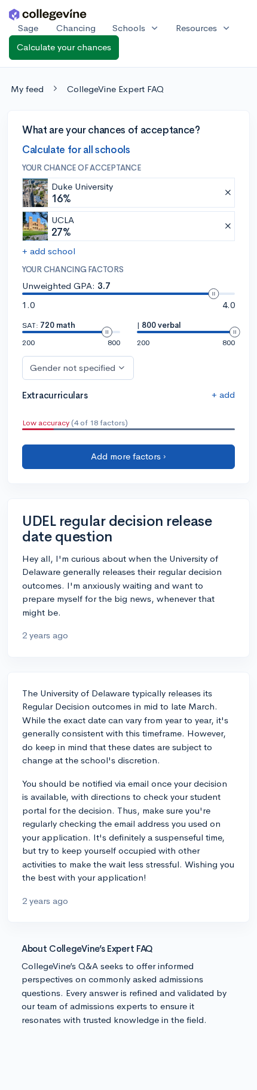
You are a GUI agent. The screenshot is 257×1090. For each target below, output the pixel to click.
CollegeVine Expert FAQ (115, 89)
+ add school (48, 251)
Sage (28, 28)
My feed (27, 89)
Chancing (76, 28)
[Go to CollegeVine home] (48, 14)
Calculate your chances (64, 47)
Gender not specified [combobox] (72, 367)
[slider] (213, 293)
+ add (223, 394)
